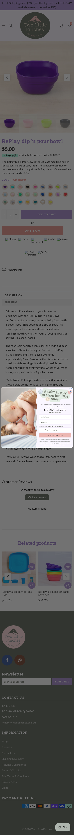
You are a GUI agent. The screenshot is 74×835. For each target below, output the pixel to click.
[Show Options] (69, 430)
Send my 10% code (55, 435)
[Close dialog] (70, 389)
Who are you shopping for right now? (51, 426)
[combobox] (54, 430)
